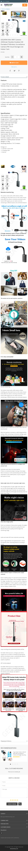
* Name (4, 782)
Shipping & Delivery (6, 741)
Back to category (6, 9)
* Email (3, 785)
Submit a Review (12, 804)
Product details (5, 77)
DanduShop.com (14, 848)
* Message (4, 789)
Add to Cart (15, 63)
